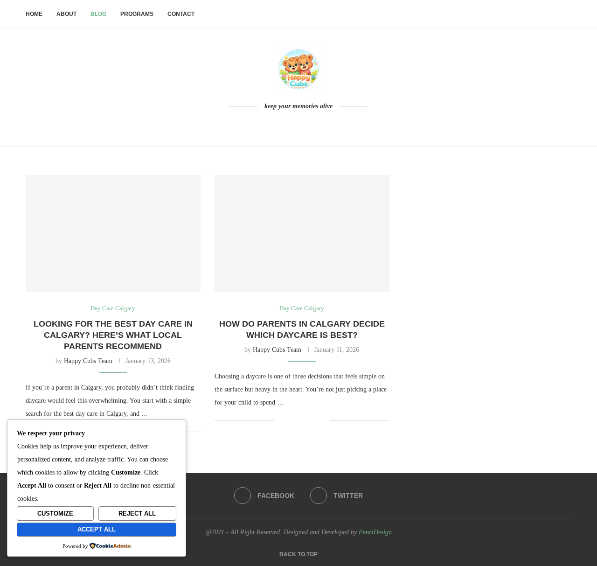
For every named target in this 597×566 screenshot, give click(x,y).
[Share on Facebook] (293, 420)
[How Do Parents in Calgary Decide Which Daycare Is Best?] (302, 233)
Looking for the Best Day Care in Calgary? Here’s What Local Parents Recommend (113, 335)
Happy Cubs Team (88, 360)
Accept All (96, 529)
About (66, 14)
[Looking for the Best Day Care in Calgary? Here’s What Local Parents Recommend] (113, 233)
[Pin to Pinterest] (312, 420)
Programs (136, 14)
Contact (180, 14)
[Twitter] (305, 124)
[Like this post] (281, 420)
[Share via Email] (322, 420)
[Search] (566, 14)
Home (34, 14)
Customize (55, 513)
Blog (98, 14)
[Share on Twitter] (302, 420)
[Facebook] (292, 124)
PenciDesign (375, 532)
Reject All (137, 513)
